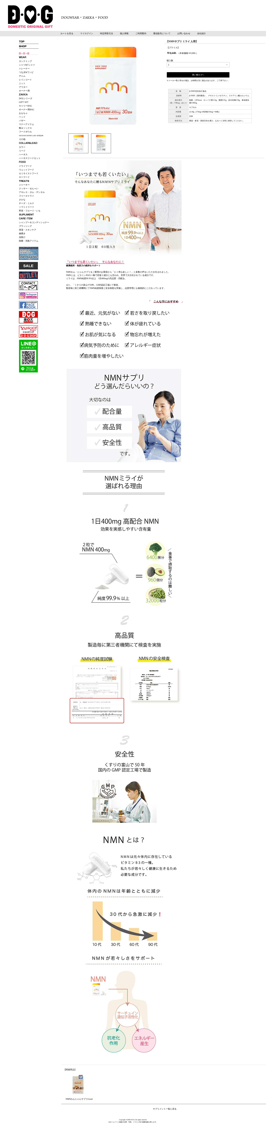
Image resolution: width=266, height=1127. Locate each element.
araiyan (31, 135)
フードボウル (25, 132)
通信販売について (161, 33)
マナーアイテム (26, 124)
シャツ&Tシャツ (27, 65)
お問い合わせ (183, 33)
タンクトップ (25, 61)
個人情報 (124, 33)
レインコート (25, 80)
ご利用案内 (140, 33)
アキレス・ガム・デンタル (32, 192)
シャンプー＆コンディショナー (34, 222)
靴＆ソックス (25, 128)
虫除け (22, 237)
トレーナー (24, 68)
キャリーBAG (25, 106)
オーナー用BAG (26, 109)
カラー (22, 147)
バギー (22, 120)
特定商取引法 (106, 33)
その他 (22, 139)
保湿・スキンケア (27, 230)
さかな (22, 199)
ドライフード (25, 166)
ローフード (24, 177)
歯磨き (22, 233)
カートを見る (66, 33)
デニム (22, 76)
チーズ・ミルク (26, 203)
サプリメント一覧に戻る (165, 1109)
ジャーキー (24, 185)
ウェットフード (26, 170)
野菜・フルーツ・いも (29, 211)
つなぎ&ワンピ (26, 72)
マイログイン (86, 33)
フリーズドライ (26, 196)
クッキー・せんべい (28, 188)
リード (22, 151)
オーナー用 (24, 91)
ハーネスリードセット (29, 158)
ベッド (22, 117)
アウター (23, 87)
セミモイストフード (28, 173)
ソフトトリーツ (26, 207)
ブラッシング (25, 226)
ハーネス (23, 154)
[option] (113, 86)
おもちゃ (23, 113)
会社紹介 (201, 33)
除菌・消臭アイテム (28, 241)
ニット (22, 83)
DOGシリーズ (25, 98)
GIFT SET (23, 102)
